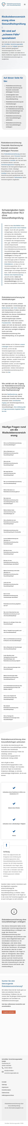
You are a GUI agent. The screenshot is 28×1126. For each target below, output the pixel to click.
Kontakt (4, 1082)
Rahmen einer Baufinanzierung (13, 275)
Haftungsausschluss (8, 1095)
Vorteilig (3, 173)
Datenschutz (5, 1092)
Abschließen (17, 225)
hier (9, 372)
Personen (17, 156)
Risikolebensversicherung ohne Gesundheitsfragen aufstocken (13, 118)
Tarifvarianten (18, 177)
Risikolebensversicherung (11, 154)
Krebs (15, 308)
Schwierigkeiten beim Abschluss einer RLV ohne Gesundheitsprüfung (14, 97)
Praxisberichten (6, 323)
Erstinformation (6, 1090)
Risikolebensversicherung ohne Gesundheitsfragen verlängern (13, 125)
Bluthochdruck (6, 308)
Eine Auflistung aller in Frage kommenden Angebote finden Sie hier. (14, 409)
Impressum (5, 1087)
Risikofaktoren (8, 264)
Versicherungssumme (7, 164)
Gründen (12, 160)
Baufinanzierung (12, 394)
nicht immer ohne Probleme (18, 228)
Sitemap (4, 1084)
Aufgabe (15, 46)
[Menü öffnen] (24, 4)
